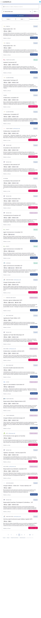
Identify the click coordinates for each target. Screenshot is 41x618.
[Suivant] (32, 535)
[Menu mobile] (1, 2)
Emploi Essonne (22, 537)
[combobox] (20, 6)
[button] (30, 11)
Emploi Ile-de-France (14, 537)
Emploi (8, 537)
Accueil (4, 537)
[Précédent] (8, 535)
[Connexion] (40, 2)
